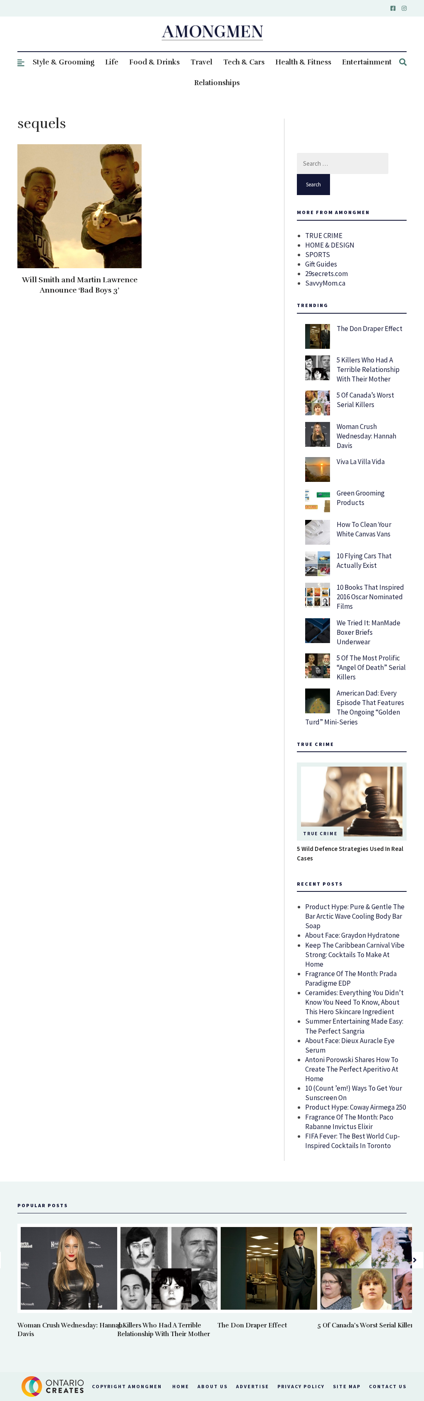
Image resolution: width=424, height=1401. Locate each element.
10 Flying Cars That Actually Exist (364, 560)
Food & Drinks (154, 62)
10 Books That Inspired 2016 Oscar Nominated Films (370, 597)
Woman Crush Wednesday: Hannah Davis (366, 436)
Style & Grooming (63, 62)
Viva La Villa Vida (361, 461)
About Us (213, 1386)
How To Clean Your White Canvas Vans (364, 529)
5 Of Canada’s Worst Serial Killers (365, 400)
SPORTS (317, 254)
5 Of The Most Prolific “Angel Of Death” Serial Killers (371, 667)
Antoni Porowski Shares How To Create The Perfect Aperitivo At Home (351, 1069)
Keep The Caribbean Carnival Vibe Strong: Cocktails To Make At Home (355, 955)
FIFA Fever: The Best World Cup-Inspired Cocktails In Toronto (352, 1141)
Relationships (217, 83)
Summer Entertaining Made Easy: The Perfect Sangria (354, 1026)
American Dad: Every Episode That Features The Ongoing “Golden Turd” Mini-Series (354, 707)
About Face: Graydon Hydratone (352, 935)
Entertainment (367, 62)
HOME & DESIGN (329, 245)
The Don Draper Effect (369, 328)
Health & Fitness (303, 62)
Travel (201, 62)
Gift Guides (321, 264)
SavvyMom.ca (325, 283)
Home (180, 1386)
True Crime (320, 833)
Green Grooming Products (361, 497)
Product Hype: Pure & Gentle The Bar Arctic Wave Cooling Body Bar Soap (355, 916)
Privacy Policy (301, 1386)
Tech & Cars (244, 62)
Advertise (252, 1386)
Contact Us (388, 1386)
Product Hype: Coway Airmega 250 (355, 1107)
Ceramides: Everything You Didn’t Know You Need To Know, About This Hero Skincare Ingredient (354, 1002)
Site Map (347, 1386)
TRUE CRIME (323, 235)
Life (111, 62)
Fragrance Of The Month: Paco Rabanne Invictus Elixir (349, 1122)
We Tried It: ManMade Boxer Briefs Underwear (368, 632)
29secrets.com (326, 273)
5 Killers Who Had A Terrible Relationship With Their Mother (368, 369)
